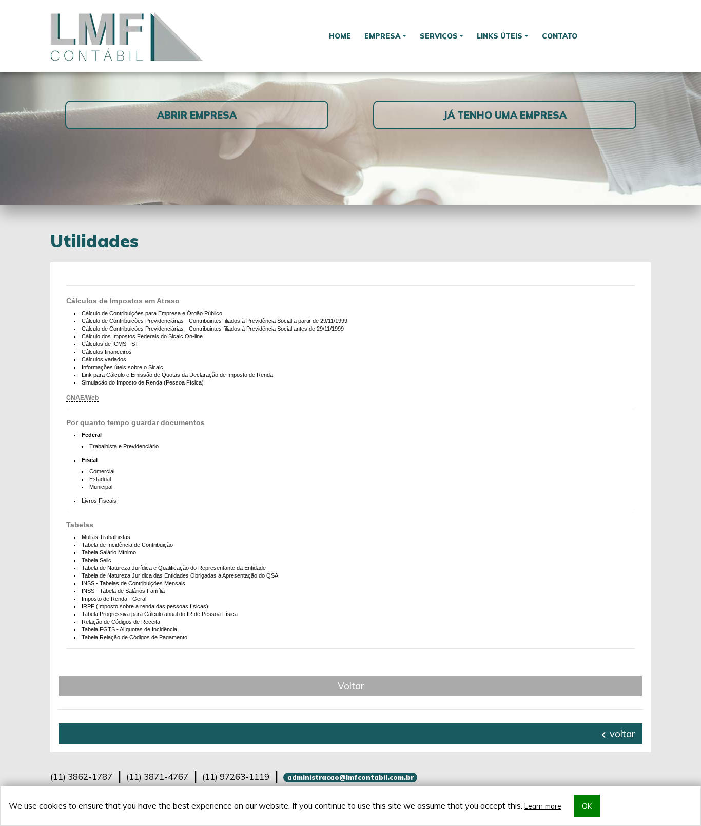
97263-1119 (235, 776)
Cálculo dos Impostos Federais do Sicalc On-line (142, 336)
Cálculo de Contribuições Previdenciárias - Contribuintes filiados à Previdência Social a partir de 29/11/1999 (214, 321)
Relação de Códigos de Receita (121, 622)
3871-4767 (157, 776)
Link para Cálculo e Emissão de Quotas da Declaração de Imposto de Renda (177, 375)
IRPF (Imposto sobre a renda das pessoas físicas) (145, 606)
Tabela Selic (96, 560)
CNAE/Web (82, 397)
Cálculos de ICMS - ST (110, 344)
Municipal (100, 487)
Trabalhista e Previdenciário (124, 446)
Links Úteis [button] (499, 35)
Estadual (100, 479)
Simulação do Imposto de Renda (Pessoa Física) (143, 382)
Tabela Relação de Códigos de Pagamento (134, 637)
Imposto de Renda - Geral (114, 599)
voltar (621, 733)
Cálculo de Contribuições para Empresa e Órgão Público (152, 313)
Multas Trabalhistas (106, 537)
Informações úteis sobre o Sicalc (122, 367)
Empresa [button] (382, 35)
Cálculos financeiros (107, 352)
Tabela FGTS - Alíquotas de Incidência (129, 629)
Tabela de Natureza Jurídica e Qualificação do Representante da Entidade (174, 568)
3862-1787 (81, 776)
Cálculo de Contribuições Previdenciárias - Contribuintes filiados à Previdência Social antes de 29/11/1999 (213, 328)
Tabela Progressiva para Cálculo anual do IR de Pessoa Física (160, 614)
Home (340, 35)
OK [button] (587, 805)
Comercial (101, 471)
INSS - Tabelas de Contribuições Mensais (133, 583)
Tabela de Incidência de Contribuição (127, 545)
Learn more (542, 805)
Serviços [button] (439, 35)
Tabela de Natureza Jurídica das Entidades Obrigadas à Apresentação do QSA (180, 575)
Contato (559, 35)
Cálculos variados (104, 359)
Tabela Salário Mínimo (109, 552)
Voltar (351, 686)
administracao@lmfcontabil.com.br (350, 777)
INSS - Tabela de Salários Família (123, 591)
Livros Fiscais (99, 500)
